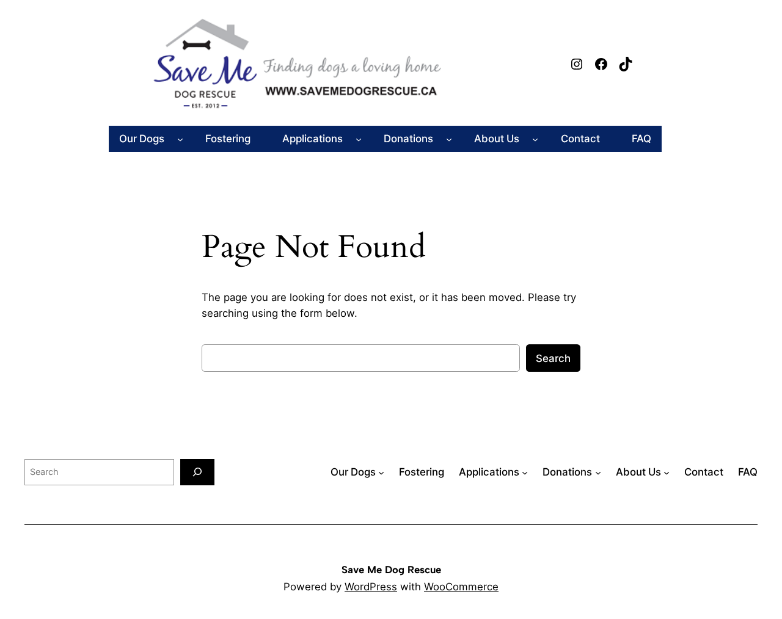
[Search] (197, 472)
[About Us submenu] (535, 139)
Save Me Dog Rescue (391, 569)
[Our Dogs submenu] (180, 139)
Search (553, 358)
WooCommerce (461, 587)
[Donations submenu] (449, 139)
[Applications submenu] (359, 139)
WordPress (371, 587)
